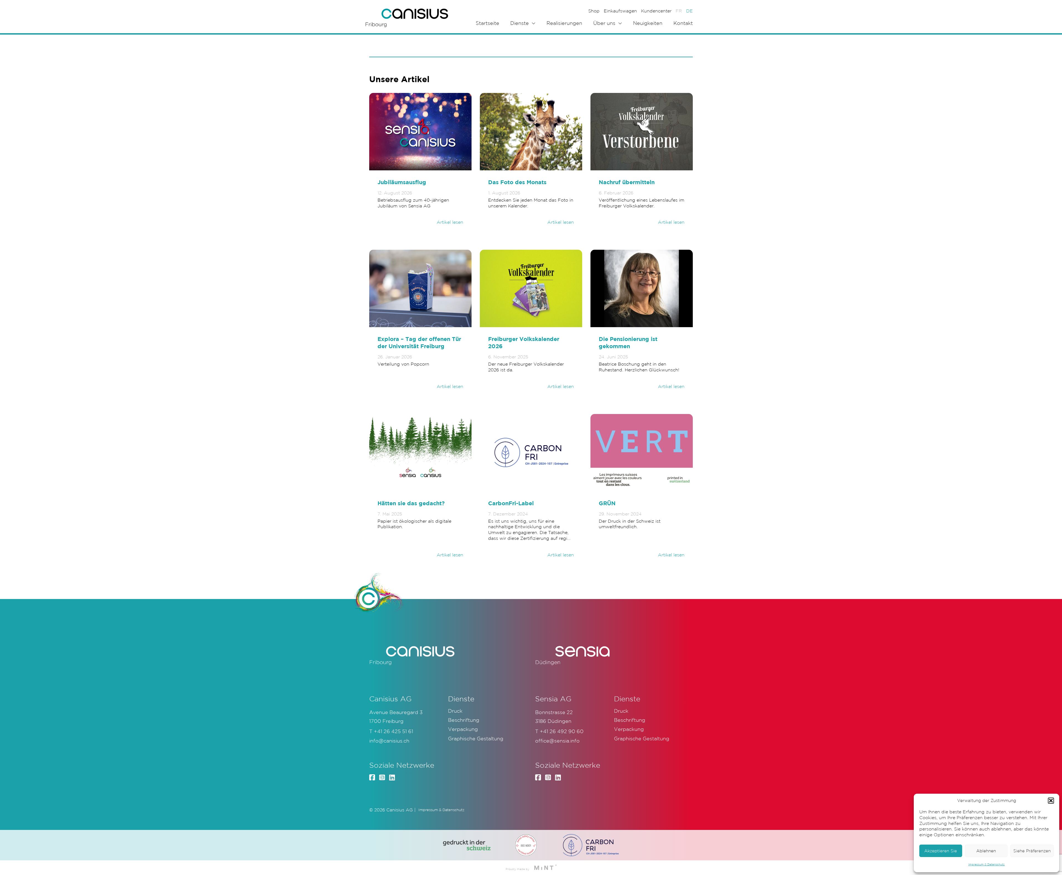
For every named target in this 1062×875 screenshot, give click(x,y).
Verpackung (463, 729)
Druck (455, 710)
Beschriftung (463, 720)
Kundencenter (656, 10)
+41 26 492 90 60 (562, 731)
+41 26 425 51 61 (393, 731)
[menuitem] (679, 10)
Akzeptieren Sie (940, 850)
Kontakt (683, 23)
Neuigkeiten (647, 23)
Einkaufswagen (620, 10)
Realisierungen (564, 23)
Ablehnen (986, 850)
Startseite (487, 23)
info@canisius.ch (389, 740)
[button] (1051, 800)
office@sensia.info (557, 740)
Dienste (519, 23)
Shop (594, 10)
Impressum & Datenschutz (986, 864)
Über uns (604, 23)
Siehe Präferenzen (1032, 850)
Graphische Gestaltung (475, 738)
